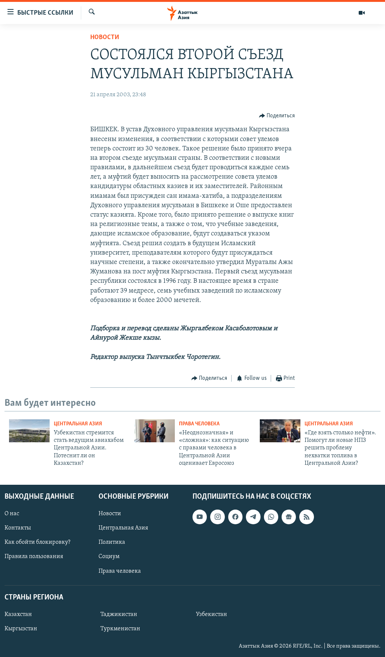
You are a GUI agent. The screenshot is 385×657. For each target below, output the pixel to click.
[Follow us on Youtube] (199, 517)
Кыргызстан (21, 629)
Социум (109, 557)
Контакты (18, 528)
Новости (104, 37)
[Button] (277, 116)
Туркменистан (120, 629)
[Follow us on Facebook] (235, 517)
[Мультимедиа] (361, 13)
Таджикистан (118, 614)
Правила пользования (34, 557)
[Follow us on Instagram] (217, 517)
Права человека (199, 424)
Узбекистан (211, 614)
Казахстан (18, 614)
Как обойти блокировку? (37, 542)
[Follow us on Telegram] (253, 517)
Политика (112, 542)
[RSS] (306, 517)
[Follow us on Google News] (289, 517)
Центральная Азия (78, 424)
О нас (12, 514)
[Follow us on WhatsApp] (271, 517)
